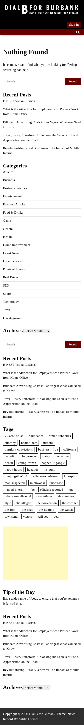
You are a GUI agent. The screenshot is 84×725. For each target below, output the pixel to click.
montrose (56, 483)
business (44, 449)
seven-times (44, 496)
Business (9, 180)
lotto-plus (70, 476)
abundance (36, 436)
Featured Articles (14, 204)
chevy (46, 456)
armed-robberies (60, 436)
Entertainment (12, 196)
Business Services (15, 188)
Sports (7, 293)
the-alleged (23, 503)
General (8, 228)
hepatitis (32, 469)
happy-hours (13, 469)
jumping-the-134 (16, 476)
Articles (8, 172)
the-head (27, 509)
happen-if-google (53, 463)
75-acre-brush (14, 436)
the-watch (66, 509)
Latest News (11, 253)
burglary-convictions (19, 449)
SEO (6, 285)
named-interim (14, 489)
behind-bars (29, 442)
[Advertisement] (35, 553)
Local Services (13, 261)
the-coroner (70, 503)
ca (56, 449)
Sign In (74, 24)
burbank (48, 442)
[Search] (78, 32)
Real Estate (10, 277)
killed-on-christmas (46, 476)
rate (70, 489)
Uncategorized (13, 318)
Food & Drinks (13, 212)
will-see (43, 516)
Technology (11, 301)
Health (7, 236)
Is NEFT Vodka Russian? (20, 101)
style (8, 503)
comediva (62, 456)
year (56, 516)
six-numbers (66, 496)
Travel (7, 310)
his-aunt (49, 469)
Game (7, 220)
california (69, 449)
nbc (32, 489)
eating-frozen (27, 463)
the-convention (47, 503)
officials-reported (51, 489)
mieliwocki (37, 483)
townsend (11, 516)
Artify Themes (28, 719)
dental (9, 463)
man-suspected (15, 483)
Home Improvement (16, 245)
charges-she (29, 456)
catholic (10, 456)
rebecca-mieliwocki (18, 496)
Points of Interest (14, 269)
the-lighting (46, 509)
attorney (10, 442)
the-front (10, 509)
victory (28, 516)
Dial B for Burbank (42, 714)
